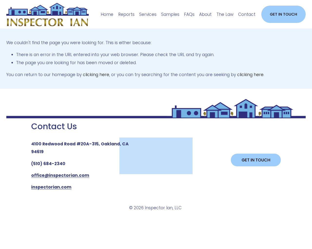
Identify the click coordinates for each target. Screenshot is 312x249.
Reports (126, 14)
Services (147, 14)
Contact (246, 14)
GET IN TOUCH (283, 14)
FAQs (189, 14)
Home (107, 14)
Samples (170, 14)
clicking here (96, 75)
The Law (225, 14)
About (205, 14)
